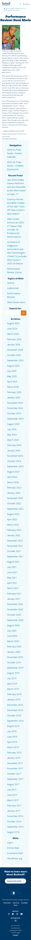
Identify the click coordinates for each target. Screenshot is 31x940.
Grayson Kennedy (11, 134)
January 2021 (13, 598)
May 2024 (12, 434)
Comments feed (15, 853)
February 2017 (14, 805)
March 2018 (13, 747)
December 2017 (15, 763)
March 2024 (13, 439)
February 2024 (14, 445)
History (10, 282)
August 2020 (13, 625)
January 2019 (13, 699)
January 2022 (13, 535)
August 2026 (13, 323)
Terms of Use (16, 903)
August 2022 (13, 514)
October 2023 (14, 461)
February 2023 (14, 487)
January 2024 (13, 450)
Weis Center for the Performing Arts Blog (14, 9)
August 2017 (13, 784)
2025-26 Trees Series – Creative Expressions (15, 165)
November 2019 (15, 657)
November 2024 (15, 408)
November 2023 (15, 455)
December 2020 (15, 604)
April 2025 (12, 381)
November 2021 (15, 545)
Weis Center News (16, 302)
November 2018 (15, 710)
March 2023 (13, 482)
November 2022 (15, 498)
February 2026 (14, 339)
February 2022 (14, 530)
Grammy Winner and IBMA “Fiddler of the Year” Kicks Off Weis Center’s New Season (16, 206)
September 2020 (15, 620)
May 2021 (12, 577)
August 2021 (13, 561)
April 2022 (12, 519)
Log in (10, 842)
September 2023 (15, 466)
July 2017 (11, 789)
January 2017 (13, 810)
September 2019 (15, 667)
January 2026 (13, 344)
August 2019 (13, 673)
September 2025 (15, 360)
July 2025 (11, 371)
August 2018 (13, 726)
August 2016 (13, 832)
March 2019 (13, 689)
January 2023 (13, 492)
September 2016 (15, 826)
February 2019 (14, 694)
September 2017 (15, 779)
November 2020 (15, 609)
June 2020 (12, 636)
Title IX (15, 905)
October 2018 (14, 715)
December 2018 (15, 704)
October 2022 (14, 503)
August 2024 (13, 424)
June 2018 (12, 736)
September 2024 (15, 418)
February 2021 (14, 593)
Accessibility (24, 903)
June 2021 (12, 572)
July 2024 (11, 429)
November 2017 (15, 768)
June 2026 (12, 328)
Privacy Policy (7, 903)
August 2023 (13, 471)
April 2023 (12, 477)
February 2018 (14, 752)
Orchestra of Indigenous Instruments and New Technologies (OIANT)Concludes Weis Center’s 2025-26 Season (17, 252)
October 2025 (14, 355)
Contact (15, 935)
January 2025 (13, 397)
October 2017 (14, 773)
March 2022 (13, 524)
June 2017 (12, 795)
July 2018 (11, 731)
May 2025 (12, 376)
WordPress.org (14, 858)
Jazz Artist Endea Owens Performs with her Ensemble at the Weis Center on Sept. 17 (16, 187)
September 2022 (15, 508)
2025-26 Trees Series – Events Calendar (14, 153)
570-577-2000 (15, 933)
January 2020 (13, 651)
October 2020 (14, 614)
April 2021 (12, 583)
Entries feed (13, 847)
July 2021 (11, 567)
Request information (14, 881)
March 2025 (13, 386)
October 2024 (14, 413)
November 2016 (15, 816)
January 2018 (13, 757)
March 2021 (13, 588)
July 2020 (11, 630)
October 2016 (14, 821)
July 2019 (11, 678)
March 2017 (13, 800)
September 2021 (15, 556)
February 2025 (14, 392)
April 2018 (12, 742)
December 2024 (15, 402)
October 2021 (14, 551)
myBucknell (12, 288)
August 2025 (13, 365)
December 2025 (15, 349)
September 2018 (15, 720)
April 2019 (12, 683)
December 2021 (15, 540)
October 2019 (14, 662)
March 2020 (13, 641)
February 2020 (14, 646)
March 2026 (13, 333)
